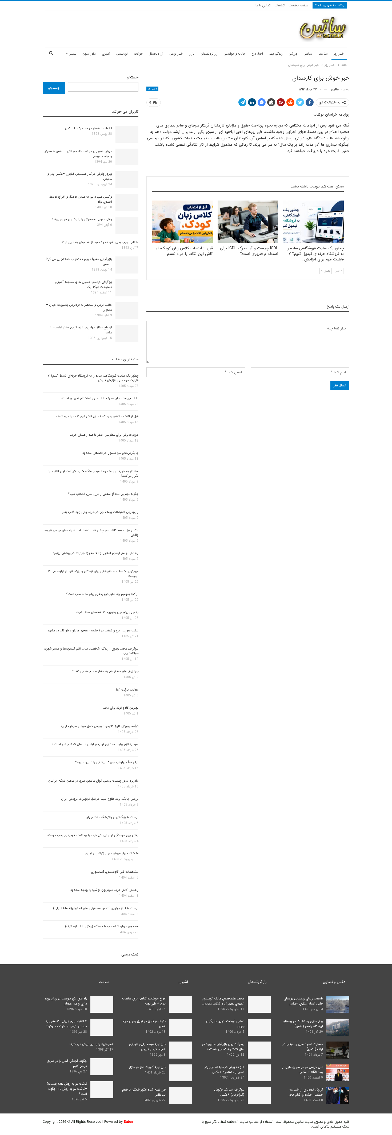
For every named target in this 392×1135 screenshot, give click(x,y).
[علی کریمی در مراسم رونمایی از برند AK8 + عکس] (337, 1072)
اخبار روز (339, 53)
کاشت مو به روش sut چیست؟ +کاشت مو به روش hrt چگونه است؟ (66, 1088)
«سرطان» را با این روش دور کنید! (91, 1044)
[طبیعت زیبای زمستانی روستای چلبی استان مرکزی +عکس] (337, 1004)
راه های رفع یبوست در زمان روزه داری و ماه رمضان (66, 1001)
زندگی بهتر (276, 53)
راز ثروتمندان (209, 53)
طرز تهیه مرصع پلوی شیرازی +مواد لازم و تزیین (147, 1047)
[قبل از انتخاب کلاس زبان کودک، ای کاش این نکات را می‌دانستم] (182, 222)
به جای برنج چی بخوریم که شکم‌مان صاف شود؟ (106, 612)
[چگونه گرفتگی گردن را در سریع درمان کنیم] (101, 1066)
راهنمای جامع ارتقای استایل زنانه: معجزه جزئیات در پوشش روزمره (95, 553)
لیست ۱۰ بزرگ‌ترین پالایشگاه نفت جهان (112, 817)
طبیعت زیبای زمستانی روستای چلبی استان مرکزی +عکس (303, 1001)
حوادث (138, 53)
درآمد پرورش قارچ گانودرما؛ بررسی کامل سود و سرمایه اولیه (99, 726)
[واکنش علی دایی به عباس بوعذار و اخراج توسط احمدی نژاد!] (126, 202)
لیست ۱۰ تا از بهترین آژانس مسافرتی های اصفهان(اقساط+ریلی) (95, 908)
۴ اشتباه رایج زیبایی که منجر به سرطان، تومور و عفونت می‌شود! (66, 1024)
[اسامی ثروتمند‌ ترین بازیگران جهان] (259, 1027)
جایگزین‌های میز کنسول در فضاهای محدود (110, 452)
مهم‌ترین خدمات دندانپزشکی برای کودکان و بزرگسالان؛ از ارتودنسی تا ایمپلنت (93, 573)
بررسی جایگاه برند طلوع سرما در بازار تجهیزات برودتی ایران (99, 798)
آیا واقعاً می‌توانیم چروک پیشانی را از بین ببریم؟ (106, 762)
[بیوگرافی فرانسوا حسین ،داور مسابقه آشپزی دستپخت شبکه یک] (126, 287)
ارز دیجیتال (156, 53)
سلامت (323, 53)
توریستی (122, 53)
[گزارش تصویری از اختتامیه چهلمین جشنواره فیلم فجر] (337, 1095)
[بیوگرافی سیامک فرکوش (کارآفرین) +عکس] (259, 1095)
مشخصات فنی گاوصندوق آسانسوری (114, 871)
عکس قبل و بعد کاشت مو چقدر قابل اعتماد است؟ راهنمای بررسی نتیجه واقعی (91, 532)
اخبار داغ (257, 53)
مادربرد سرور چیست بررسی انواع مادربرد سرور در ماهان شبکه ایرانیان (93, 780)
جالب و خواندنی (234, 53)
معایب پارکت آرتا (127, 689)
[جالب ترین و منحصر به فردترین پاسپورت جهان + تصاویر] (126, 310)
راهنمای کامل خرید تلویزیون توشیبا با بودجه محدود (104, 889)
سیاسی (308, 53)
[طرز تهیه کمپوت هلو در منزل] (180, 1072)
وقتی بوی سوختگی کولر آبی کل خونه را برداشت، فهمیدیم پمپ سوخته (92, 835)
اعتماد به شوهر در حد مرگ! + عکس (88, 128)
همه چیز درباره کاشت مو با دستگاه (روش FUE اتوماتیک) (101, 926)
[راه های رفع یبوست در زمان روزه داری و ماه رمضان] (101, 1004)
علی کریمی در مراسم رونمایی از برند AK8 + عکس (302, 1069)
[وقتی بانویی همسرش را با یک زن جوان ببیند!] (126, 225)
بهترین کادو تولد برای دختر (120, 707)
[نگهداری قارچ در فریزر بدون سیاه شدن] (180, 1027)
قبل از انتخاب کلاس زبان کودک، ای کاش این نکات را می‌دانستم (97, 416)
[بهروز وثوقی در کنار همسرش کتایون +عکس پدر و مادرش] (126, 179)
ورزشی (293, 53)
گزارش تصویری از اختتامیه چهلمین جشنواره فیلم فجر (306, 1092)
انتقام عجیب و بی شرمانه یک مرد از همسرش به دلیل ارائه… (98, 242)
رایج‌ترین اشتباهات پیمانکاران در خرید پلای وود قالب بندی (99, 512)
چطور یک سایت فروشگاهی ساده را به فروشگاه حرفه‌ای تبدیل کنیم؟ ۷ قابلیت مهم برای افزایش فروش (93, 378)
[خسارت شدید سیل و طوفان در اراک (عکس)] (337, 1050)
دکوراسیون (89, 53)
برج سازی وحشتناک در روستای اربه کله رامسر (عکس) (303, 1024)
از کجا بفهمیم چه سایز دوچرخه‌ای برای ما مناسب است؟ (102, 594)
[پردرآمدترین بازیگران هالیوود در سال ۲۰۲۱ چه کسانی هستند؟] (259, 1050)
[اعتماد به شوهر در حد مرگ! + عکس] (126, 134)
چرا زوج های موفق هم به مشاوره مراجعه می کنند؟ (105, 671)
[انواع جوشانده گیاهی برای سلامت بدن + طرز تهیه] (180, 1004)
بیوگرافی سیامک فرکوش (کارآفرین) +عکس (229, 1092)
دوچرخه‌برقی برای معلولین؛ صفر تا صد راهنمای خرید (104, 434)
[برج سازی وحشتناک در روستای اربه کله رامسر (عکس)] (337, 1027)
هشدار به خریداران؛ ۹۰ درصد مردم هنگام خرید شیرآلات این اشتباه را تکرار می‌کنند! (93, 473)
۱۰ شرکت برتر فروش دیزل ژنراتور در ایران (111, 853)
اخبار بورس (176, 53)
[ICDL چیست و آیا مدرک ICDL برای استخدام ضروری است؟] (248, 222)
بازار (192, 53)
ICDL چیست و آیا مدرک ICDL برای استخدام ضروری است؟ (99, 398)
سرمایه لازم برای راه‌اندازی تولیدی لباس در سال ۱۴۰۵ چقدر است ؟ (95, 744)
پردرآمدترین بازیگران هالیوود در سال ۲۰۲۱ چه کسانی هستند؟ (223, 1047)
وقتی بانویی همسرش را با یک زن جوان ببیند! (82, 219)
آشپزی (106, 53)
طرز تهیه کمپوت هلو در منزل (147, 1066)
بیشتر (72, 53)
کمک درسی (129, 954)
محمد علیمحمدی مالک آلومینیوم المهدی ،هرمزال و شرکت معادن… (223, 1001)
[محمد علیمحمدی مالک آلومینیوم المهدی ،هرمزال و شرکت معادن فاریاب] (259, 1004)
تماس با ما (262, 5)
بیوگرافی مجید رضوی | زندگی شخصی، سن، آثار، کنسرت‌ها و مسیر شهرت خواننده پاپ (91, 651)
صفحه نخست (299, 5)
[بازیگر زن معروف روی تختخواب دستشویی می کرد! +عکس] (126, 264)
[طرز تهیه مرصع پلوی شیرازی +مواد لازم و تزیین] (180, 1050)
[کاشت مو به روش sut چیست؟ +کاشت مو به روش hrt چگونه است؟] (101, 1089)
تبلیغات (279, 5)
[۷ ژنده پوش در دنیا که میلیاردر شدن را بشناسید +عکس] (259, 1072)
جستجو (132, 77)
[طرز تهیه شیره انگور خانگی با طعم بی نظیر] (180, 1095)
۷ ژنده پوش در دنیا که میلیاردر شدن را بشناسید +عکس (224, 1069)
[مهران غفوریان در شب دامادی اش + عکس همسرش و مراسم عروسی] (126, 157)
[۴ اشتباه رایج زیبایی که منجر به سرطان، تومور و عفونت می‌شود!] (101, 1027)
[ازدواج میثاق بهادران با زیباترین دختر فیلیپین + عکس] (126, 333)
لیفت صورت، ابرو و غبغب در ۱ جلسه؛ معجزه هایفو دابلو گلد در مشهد (92, 630)
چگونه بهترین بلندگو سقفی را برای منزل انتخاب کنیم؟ (103, 493)
